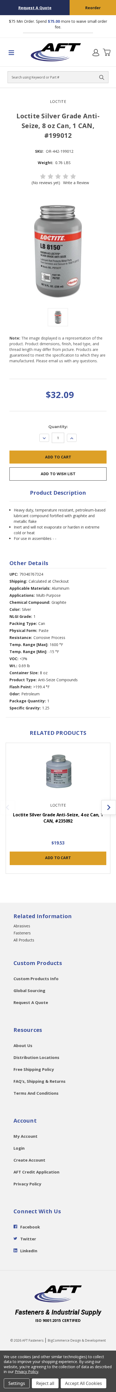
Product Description (58, 492)
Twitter (28, 1238)
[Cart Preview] (106, 52)
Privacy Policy (27, 1183)
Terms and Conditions (36, 1093)
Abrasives (21, 925)
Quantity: (58, 426)
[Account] (96, 52)
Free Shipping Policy (33, 1069)
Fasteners (22, 932)
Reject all (45, 1383)
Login (19, 1148)
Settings (16, 1383)
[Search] (101, 77)
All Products (23, 940)
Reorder (93, 7)
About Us (22, 1045)
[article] (58, 811)
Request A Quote (35, 7)
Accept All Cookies (83, 1383)
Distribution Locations (36, 1057)
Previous (7, 807)
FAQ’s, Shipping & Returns (39, 1081)
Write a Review (76, 182)
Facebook (30, 1227)
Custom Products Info (36, 978)
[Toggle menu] (14, 52)
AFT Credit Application (36, 1172)
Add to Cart (58, 857)
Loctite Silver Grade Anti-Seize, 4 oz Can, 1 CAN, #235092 (58, 818)
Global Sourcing (29, 990)
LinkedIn (28, 1250)
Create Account (29, 1160)
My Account (25, 1136)
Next (108, 807)
